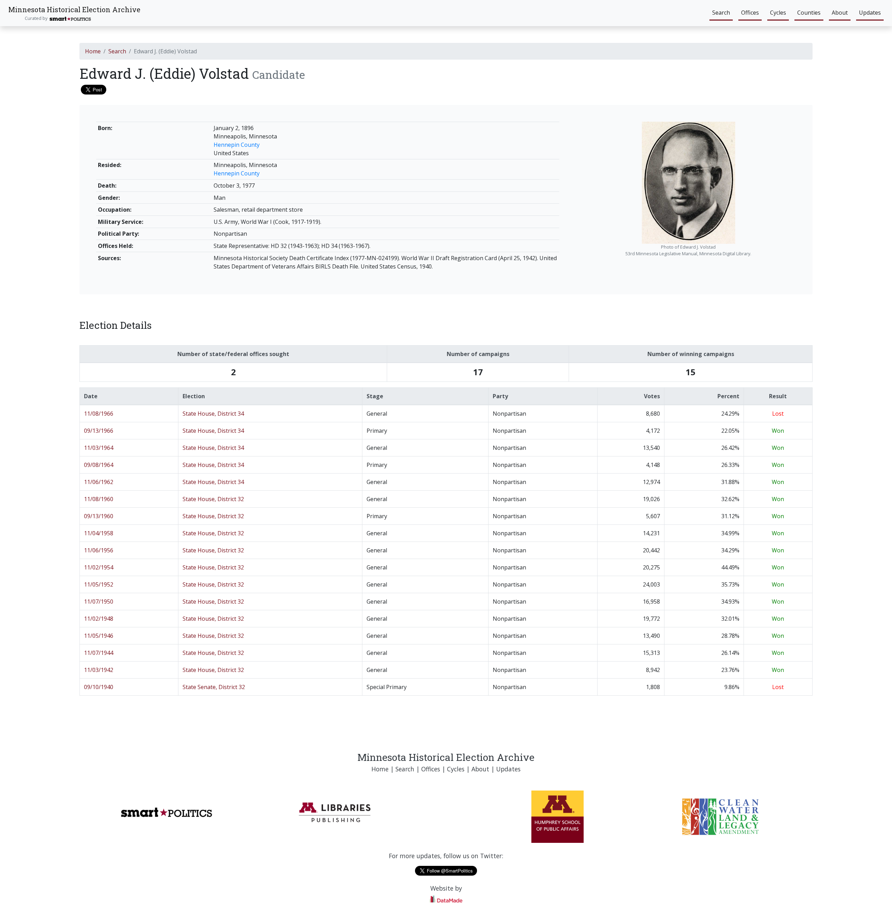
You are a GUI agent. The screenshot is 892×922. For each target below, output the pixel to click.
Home (93, 51)
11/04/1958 (98, 533)
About (840, 12)
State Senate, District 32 (214, 687)
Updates (870, 12)
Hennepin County (237, 145)
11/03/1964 (98, 448)
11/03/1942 (98, 670)
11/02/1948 (98, 618)
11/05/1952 (98, 584)
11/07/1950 (98, 601)
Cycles (778, 12)
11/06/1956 (98, 550)
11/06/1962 (98, 482)
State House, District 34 (213, 413)
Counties (809, 12)
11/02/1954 (98, 567)
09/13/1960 (98, 516)
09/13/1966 (98, 430)
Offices (750, 12)
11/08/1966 (98, 413)
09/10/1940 (98, 687)
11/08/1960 (98, 499)
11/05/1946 (98, 636)
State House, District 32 (213, 499)
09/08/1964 (98, 465)
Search (721, 12)
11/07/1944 (98, 653)
